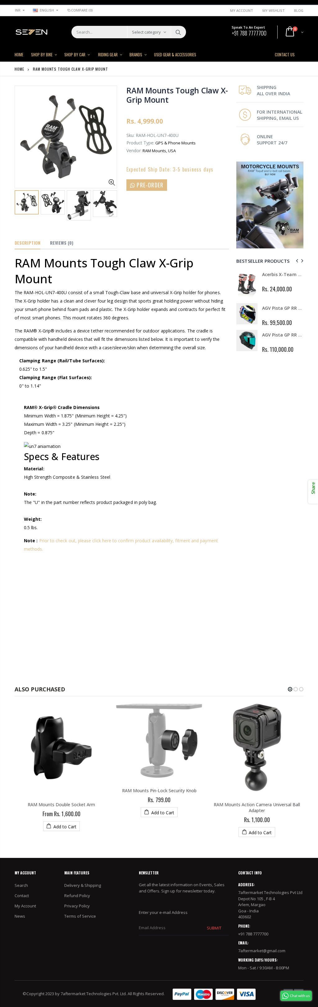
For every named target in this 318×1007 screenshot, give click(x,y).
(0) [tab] (61, 242)
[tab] (27, 243)
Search (178, 32)
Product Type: (140, 143)
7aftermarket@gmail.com (261, 950)
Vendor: (134, 150)
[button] (290, 689)
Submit (214, 928)
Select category (146, 32)
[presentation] (21, 204)
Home (19, 69)
